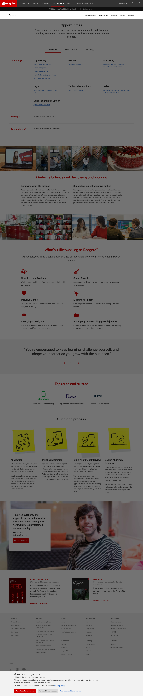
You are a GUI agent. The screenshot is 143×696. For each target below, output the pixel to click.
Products (24, 3)
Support (69, 3)
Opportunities (103, 15)
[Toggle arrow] (126, 3)
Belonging (114, 15)
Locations (131, 15)
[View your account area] (139, 3)
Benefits (122, 15)
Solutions (34, 3)
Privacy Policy (59, 685)
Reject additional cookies (48, 691)
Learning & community (84, 3)
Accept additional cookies (25, 691)
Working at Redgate (90, 15)
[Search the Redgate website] (132, 3)
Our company (58, 3)
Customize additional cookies (70, 691)
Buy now (122, 3)
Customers (45, 3)
